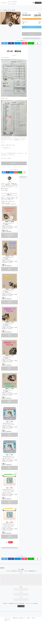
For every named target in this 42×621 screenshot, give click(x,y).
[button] (31, 27)
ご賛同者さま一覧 (6, 619)
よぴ (9, 181)
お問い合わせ (33, 617)
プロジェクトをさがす (12, 3)
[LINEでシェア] (31, 43)
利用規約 (28, 617)
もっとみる (16, 186)
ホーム (1, 10)
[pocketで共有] (24, 43)
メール (21, 592)
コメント (21, 573)
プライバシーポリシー (7, 617)
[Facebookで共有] (11, 43)
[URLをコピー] (37, 43)
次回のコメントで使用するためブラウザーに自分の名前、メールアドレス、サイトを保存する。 (21, 603)
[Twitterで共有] (4, 43)
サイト (21, 597)
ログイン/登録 (38, 2)
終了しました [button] (32, 33)
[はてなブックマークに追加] (18, 43)
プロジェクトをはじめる (12, 1)
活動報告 (5, 10)
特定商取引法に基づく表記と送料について (19, 617)
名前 (21, 587)
